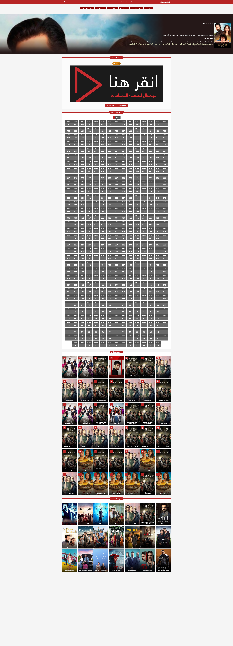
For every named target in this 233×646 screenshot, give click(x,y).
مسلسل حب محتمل (124, 8)
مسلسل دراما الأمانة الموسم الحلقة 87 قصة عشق (148, 41)
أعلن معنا (97, 2)
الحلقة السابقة (111, 105)
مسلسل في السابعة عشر (112, 8)
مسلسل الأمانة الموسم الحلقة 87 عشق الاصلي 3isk (168, 41)
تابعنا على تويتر (116, 6)
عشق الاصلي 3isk (206, 41)
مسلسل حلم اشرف (148, 8)
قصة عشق (132, 2)
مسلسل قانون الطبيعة (100, 8)
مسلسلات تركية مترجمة (134, 41)
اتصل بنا (92, 2)
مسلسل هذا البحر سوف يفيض (136, 8)
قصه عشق (181, 41)
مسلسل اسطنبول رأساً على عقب (87, 8)
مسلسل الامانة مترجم (209, 31)
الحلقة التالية (122, 105)
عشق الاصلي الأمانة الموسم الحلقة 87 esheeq (193, 41)
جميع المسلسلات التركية (124, 2)
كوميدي (204, 38)
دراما (208, 38)
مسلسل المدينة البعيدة (114, 2)
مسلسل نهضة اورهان (104, 2)
